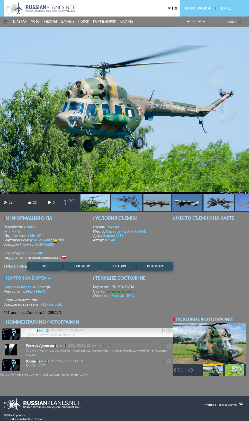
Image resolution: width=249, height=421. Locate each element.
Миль (31, 227)
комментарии (104, 21)
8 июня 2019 (113, 235)
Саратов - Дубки (127, 231)
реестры (50, 21)
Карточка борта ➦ (28, 278)
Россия (113, 227)
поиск (83, 21)
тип (61, 240)
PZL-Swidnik (51, 304)
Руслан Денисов (40, 345)
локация (118, 266)
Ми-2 (15, 231)
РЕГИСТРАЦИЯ (197, 8)
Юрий (110, 240)
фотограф (155, 266)
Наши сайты (196, 21)
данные (67, 21)
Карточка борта (18, 287)
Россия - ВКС (33, 253)
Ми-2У (35, 235)
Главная (20, 21)
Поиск (232, 21)
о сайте (126, 21)
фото (35, 21)
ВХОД (226, 8)
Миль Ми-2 (35, 291)
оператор (82, 266)
